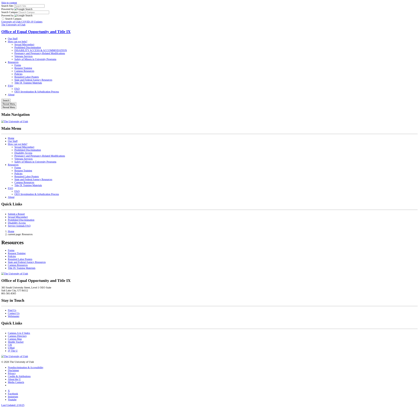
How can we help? (17, 41)
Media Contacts (16, 382)
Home (11, 138)
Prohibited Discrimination (27, 47)
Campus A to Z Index (19, 333)
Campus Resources (24, 71)
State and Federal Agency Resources (33, 79)
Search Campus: (9, 12)
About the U (14, 379)
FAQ (10, 85)
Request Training (23, 68)
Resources (13, 62)
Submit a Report (16, 214)
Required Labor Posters (26, 77)
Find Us (12, 310)
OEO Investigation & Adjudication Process (36, 91)
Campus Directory (17, 336)
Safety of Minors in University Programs (35, 59)
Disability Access (23, 153)
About (11, 94)
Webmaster (13, 316)
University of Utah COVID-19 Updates (21, 21)
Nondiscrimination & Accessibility (25, 367)
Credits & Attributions (19, 376)
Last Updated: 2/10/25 (12, 405)
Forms (17, 65)
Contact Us (13, 313)
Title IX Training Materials (28, 82)
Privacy (12, 373)
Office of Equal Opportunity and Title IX (36, 31)
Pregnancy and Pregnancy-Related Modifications (39, 53)
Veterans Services (23, 56)
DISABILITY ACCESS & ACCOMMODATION (40, 50)
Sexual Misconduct (24, 44)
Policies (18, 74)
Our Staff (13, 38)
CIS (10, 344)
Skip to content (9, 2)
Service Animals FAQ (19, 225)
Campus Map (15, 339)
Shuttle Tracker (16, 342)
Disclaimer (13, 370)
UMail (11, 347)
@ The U (13, 350)
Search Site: (7, 5)
